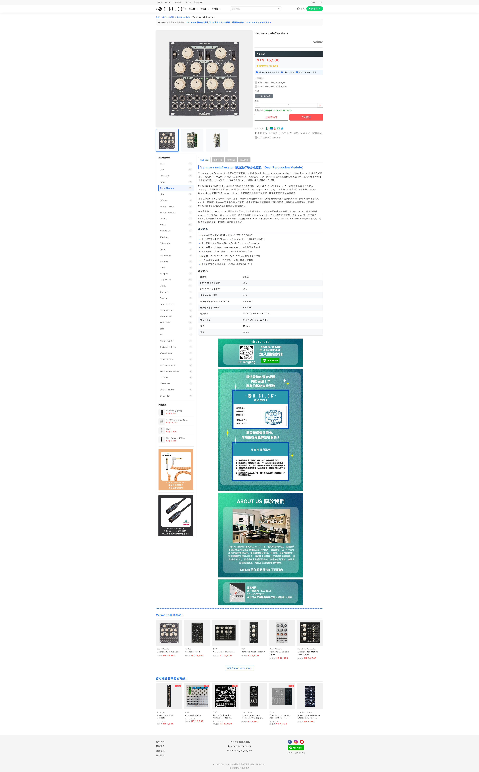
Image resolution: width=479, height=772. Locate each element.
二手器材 (187, 2)
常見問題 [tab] (244, 159)
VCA (243, 649)
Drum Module (183, 17)
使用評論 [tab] (217, 159)
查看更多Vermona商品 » (239, 668)
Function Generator (307, 649)
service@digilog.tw (241, 750)
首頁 (158, 17)
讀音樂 (160, 2)
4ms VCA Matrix (193, 715)
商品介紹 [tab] (204, 159)
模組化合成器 (168, 17)
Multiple (160, 712)
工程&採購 (177, 2)
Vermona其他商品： (170, 615)
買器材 (192, 8)
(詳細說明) (317, 133)
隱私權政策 (234, 768)
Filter (272, 712)
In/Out (188, 649)
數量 (257, 101)
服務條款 (245, 768)
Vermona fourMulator (223, 652)
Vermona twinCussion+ (168, 652)
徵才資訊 (160, 751)
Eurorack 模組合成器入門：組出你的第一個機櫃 (208, 22)
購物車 (315, 8)
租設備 (168, 2)
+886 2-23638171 (240, 746)
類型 (257, 91)
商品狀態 (259, 110)
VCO (215, 712)
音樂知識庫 (198, 2)
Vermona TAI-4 (192, 652)
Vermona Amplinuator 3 (253, 652)
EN (320, 2)
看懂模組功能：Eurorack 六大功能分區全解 (251, 22)
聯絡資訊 (160, 746)
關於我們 (160, 741)
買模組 (203, 8)
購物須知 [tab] (231, 159)
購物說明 (160, 755)
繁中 (313, 2)
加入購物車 (169, 643)
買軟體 (215, 8)
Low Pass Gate (305, 712)
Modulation (246, 712)
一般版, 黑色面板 (263, 96)
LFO (215, 649)
